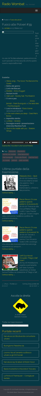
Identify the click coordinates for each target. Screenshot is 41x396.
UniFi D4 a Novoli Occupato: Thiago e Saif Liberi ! (29, 258)
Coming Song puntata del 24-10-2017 (30, 285)
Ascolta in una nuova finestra (22, 146)
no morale (6, 160)
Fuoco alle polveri (16, 20)
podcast (14, 160)
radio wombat (23, 160)
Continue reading (8, 193)
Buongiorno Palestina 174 (14, 346)
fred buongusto (8, 157)
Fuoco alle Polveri (20, 157)
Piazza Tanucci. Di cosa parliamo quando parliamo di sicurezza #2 (29, 201)
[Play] (5, 142)
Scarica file (6, 146)
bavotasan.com (29, 392)
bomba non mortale (9, 154)
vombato (7, 28)
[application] (20, 142)
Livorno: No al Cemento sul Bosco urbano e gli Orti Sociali (17, 353)
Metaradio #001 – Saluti (28, 176)
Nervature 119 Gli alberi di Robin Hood (19, 362)
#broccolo (12, 151)
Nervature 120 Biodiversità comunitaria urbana (19, 337)
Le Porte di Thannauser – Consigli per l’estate (19, 377)
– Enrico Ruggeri (15, 91)
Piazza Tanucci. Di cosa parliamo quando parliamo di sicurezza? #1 (29, 230)
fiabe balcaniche (23, 154)
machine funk (33, 157)
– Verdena (13, 121)
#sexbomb (21, 151)
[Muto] (30, 142)
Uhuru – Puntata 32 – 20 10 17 (10, 285)
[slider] (35, 142)
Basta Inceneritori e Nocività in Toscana (20, 369)
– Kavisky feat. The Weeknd (20, 96)
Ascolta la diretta (20, 295)
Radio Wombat (13, 4)
